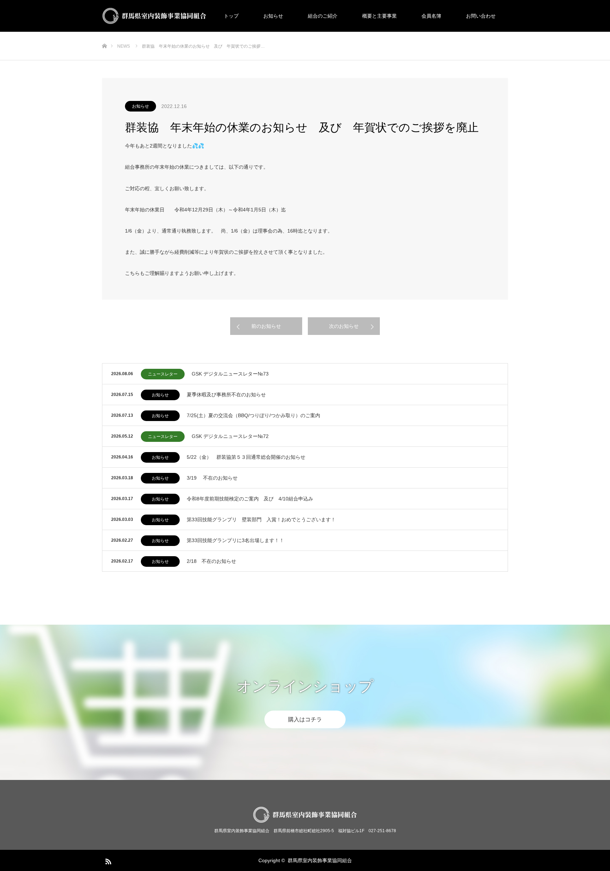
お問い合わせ (481, 16)
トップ (231, 16)
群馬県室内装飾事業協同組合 (320, 860)
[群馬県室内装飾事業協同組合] (206, 16)
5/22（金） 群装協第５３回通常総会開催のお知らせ (246, 457)
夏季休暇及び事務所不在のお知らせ (226, 394)
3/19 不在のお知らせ (212, 478)
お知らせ (273, 16)
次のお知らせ (344, 326)
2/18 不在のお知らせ (211, 561)
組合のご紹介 (322, 16)
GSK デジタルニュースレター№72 (230, 436)
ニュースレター (163, 374)
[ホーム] (104, 34)
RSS (107, 860)
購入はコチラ (305, 719)
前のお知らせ (266, 326)
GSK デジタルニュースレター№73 (230, 374)
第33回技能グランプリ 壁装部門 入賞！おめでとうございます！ (261, 519)
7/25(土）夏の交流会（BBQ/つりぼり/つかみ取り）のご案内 (253, 415)
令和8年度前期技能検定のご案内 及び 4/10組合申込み (250, 498)
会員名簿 (431, 16)
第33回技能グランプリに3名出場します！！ (235, 540)
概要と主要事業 (379, 16)
